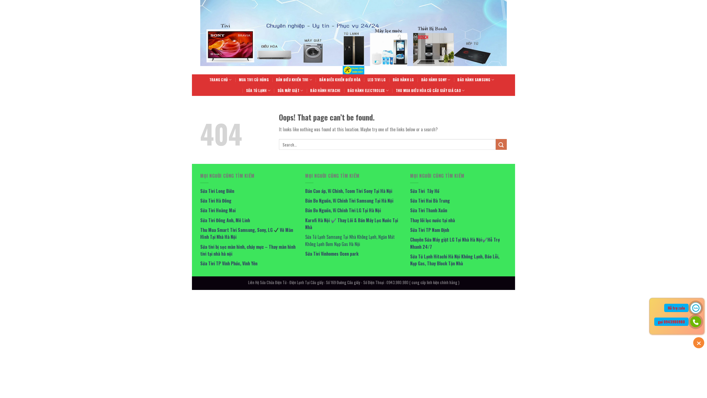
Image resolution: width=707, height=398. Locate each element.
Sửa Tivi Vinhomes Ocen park (331, 253)
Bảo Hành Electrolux (366, 90)
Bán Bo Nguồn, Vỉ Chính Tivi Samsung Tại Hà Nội (349, 200)
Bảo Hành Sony (434, 79)
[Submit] (501, 144)
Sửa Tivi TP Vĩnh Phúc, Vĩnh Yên (228, 263)
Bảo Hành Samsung (473, 79)
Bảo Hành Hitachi (325, 90)
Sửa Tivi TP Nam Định (429, 230)
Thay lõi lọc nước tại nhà (432, 220)
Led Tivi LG (377, 79)
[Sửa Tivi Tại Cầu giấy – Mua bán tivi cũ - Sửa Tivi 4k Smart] (353, 70)
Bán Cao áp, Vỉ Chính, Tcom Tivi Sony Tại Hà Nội (348, 191)
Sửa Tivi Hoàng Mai (218, 210)
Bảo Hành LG (403, 79)
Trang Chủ (218, 79)
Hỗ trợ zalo (676, 308)
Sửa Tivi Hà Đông (215, 200)
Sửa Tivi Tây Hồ (424, 191)
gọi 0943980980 (671, 321)
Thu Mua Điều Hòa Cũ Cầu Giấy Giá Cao (428, 90)
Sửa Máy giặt (288, 90)
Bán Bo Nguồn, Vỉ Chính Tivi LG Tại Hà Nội (343, 210)
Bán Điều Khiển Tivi (292, 79)
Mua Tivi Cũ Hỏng (254, 79)
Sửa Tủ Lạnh (256, 90)
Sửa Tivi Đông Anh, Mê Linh (225, 220)
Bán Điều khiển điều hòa (339, 79)
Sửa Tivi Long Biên (217, 191)
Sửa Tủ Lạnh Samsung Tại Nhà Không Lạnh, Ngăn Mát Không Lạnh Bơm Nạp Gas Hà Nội (350, 240)
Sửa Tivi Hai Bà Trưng (430, 200)
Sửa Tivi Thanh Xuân (428, 210)
